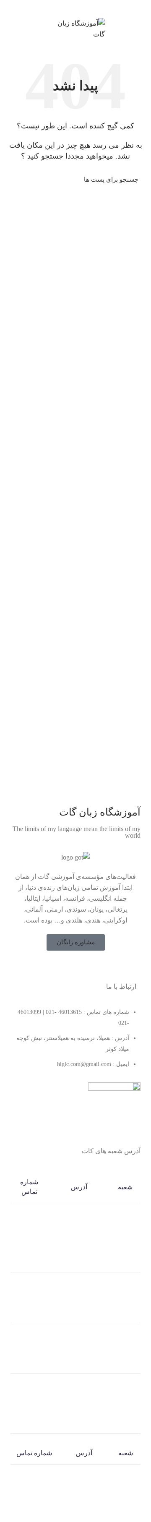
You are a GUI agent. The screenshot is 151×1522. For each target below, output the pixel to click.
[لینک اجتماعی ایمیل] (90, 8)
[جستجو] (17, 179)
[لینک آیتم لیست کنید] (75, 1042)
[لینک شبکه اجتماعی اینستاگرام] (70, 967)
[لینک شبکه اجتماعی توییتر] (81, 967)
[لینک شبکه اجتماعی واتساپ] (71, 8)
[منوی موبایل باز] (141, 29)
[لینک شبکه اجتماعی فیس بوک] (91, 967)
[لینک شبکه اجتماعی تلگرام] (61, 8)
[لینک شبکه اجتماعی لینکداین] (80, 8)
